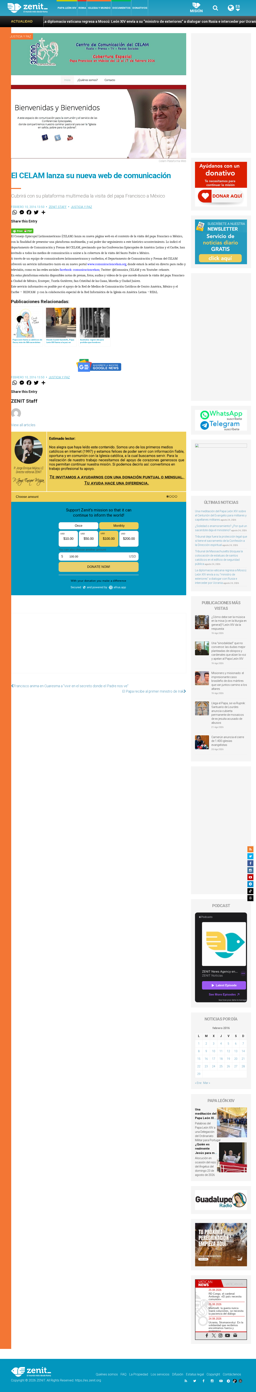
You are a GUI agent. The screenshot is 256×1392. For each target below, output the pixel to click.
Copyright (213, 1374)
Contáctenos (232, 1374)
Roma (82, 7)
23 (206, 1066)
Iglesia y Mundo (99, 7)
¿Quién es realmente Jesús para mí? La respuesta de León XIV (206, 1153)
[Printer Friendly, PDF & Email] (22, 230)
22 (198, 1066)
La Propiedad (138, 1374)
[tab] (208, 1283)
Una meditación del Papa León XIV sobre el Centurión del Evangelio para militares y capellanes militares (221, 515)
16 (206, 1058)
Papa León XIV (67, 7)
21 (243, 1058)
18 (221, 1058)
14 (243, 1051)
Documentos (121, 7)
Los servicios (160, 1374)
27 (235, 1066)
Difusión (177, 1374)
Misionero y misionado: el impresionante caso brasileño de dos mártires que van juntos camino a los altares (229, 680)
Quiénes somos (107, 1374)
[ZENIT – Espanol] (32, 8)
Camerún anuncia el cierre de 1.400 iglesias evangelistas (227, 741)
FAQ (123, 1374)
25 (221, 1066)
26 (228, 1066)
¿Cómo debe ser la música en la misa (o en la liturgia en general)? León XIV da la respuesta (229, 622)
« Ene (198, 1083)
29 (198, 1074)
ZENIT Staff (58, 207)
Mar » (206, 1083)
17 (213, 1058)
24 (213, 1066)
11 (221, 1051)
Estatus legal (195, 1374)
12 (228, 1051)
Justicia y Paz (20, 36)
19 (228, 1058)
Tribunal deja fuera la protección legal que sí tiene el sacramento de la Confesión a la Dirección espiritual (221, 541)
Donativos (139, 7)
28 (243, 1066)
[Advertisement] (98, 647)
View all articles (23, 425)
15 (198, 1058)
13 (235, 1051)
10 (213, 1051)
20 (235, 1058)
